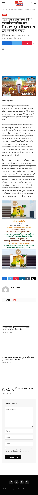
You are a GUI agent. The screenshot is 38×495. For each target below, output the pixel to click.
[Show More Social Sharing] (34, 43)
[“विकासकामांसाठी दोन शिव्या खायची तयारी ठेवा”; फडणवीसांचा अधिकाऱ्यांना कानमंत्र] (19, 314)
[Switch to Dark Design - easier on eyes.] (31, 3)
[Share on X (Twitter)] (17, 43)
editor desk (11, 35)
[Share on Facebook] (7, 43)
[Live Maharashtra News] (19, 3)
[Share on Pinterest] (27, 43)
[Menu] (3, 3)
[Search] (35, 3)
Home (4, 9)
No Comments (8, 38)
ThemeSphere (30, 489)
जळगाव (4, 14)
